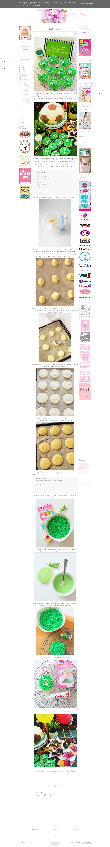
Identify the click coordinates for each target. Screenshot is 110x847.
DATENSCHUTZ (26, 844)
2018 (22, 73)
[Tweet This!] (49, 779)
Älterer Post (75, 829)
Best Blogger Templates (80, 842)
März (23, 107)
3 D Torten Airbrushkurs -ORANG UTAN (25, 97)
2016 (22, 115)
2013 (22, 121)
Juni (23, 83)
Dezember (24, 75)
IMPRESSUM (21, 844)
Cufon (82, 844)
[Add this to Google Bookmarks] (58, 779)
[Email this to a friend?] (63, 779)
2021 (22, 67)
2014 (22, 118)
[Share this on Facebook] (45, 779)
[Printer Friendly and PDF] (75, 34)
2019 (22, 71)
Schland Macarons (25, 92)
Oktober (23, 79)
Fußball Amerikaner (25, 94)
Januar (23, 111)
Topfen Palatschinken (25, 101)
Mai (23, 103)
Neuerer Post (35, 829)
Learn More (84, 3)
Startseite (55, 829)
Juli (23, 81)
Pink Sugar (55, 16)
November (24, 77)
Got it (91, 3)
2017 (22, 113)
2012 (22, 122)
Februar (23, 109)
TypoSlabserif (88, 844)
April (23, 105)
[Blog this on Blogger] (54, 779)
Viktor (89, 843)
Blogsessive (88, 842)
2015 (22, 117)
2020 (22, 69)
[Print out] (67, 779)
